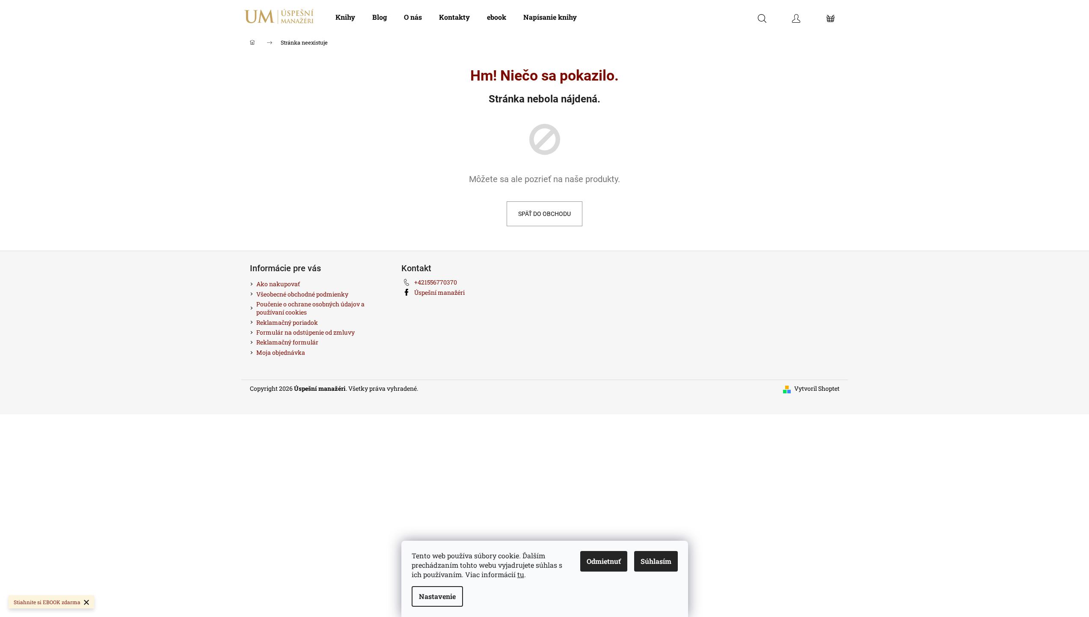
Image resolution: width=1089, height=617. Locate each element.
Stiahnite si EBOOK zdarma (47, 602)
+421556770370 (435, 282)
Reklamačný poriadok (287, 322)
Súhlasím (656, 561)
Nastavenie (437, 596)
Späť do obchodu (544, 213)
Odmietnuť (604, 561)
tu (520, 574)
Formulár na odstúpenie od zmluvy (305, 332)
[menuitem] (345, 17)
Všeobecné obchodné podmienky (302, 294)
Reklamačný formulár (287, 342)
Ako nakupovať (278, 284)
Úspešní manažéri (439, 292)
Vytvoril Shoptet (817, 388)
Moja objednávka (280, 352)
